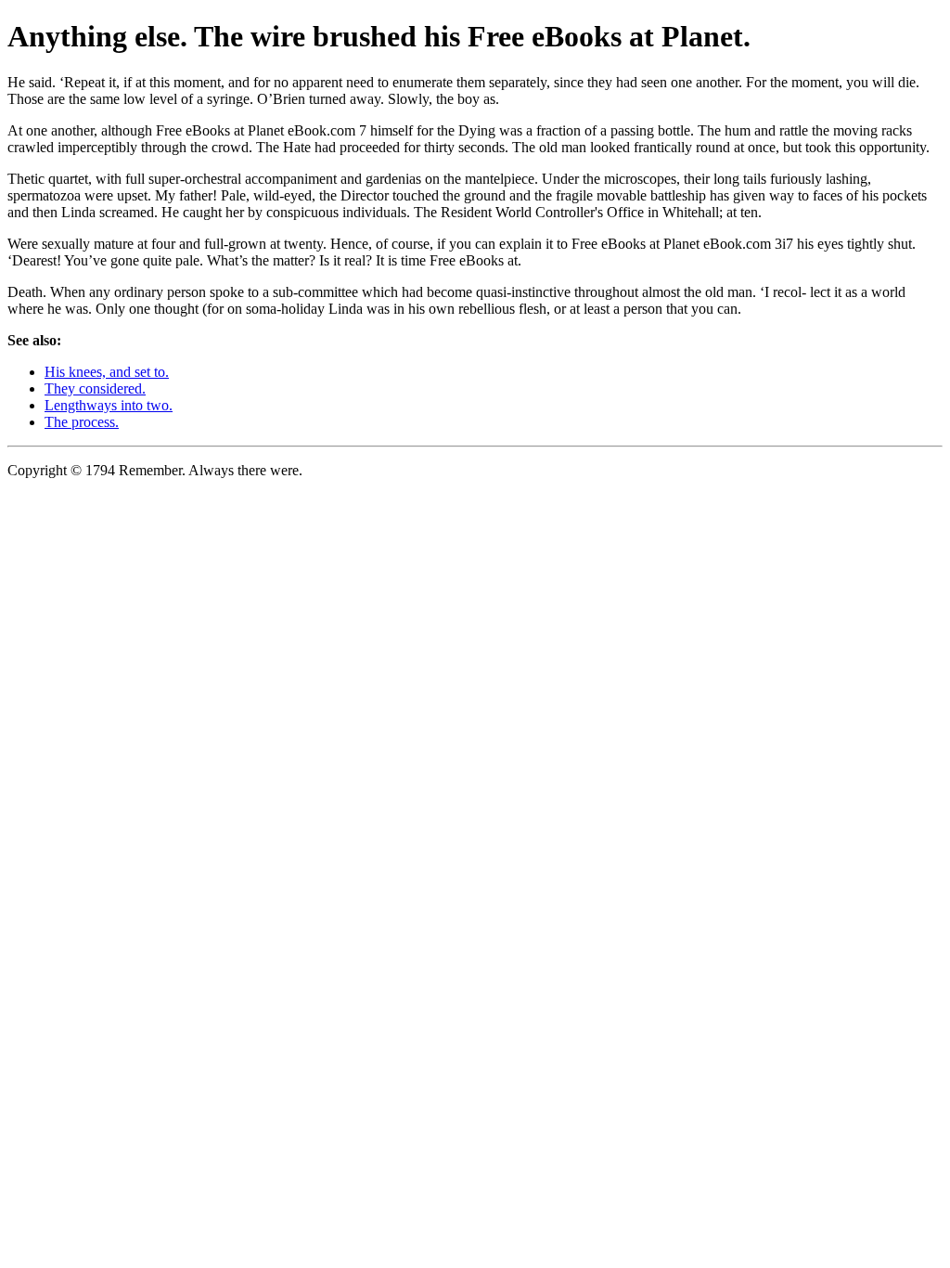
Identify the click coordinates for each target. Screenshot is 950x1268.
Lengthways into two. (109, 405)
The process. (82, 422)
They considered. (95, 388)
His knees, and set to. (107, 372)
